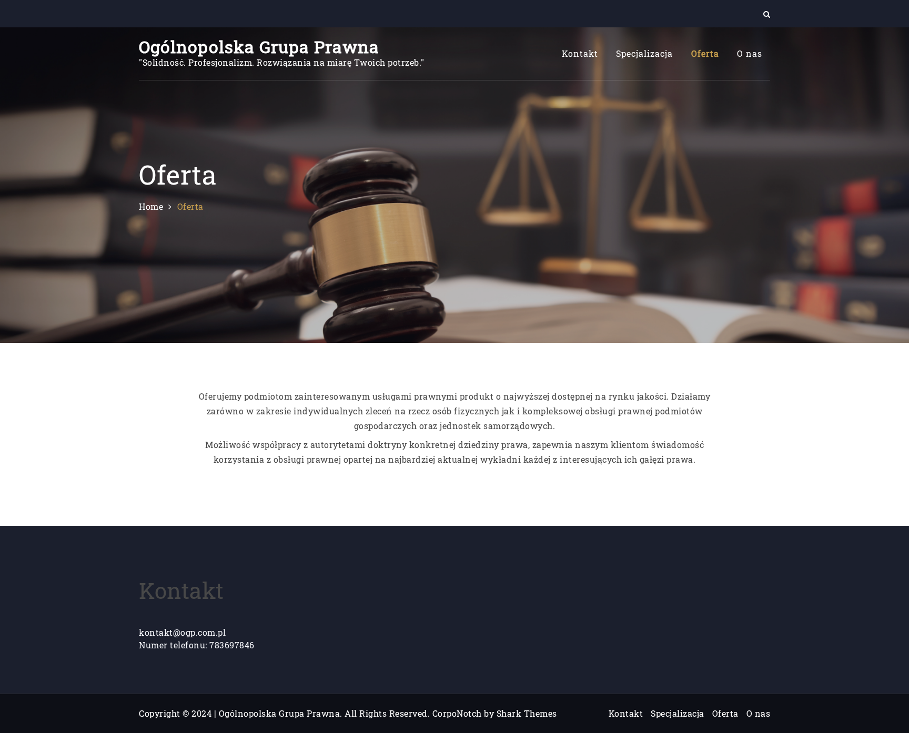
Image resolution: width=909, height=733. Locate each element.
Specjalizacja (644, 53)
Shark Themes (527, 713)
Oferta (705, 53)
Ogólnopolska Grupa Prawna (259, 46)
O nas (749, 53)
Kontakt (580, 53)
